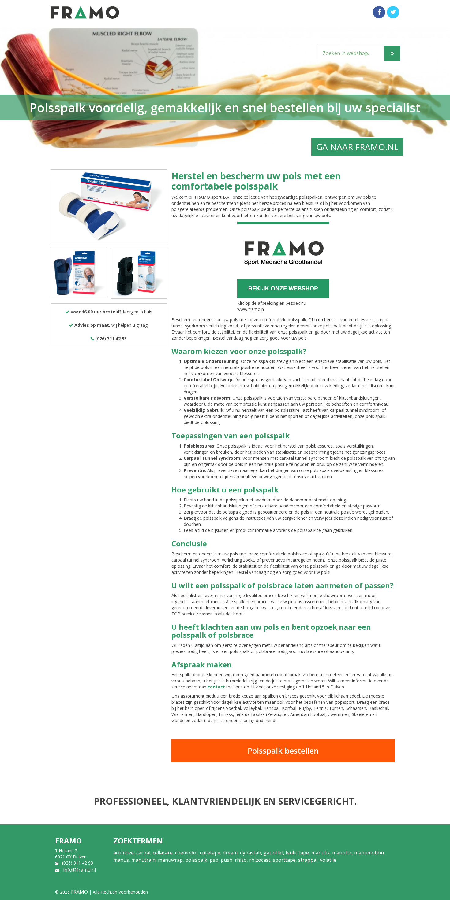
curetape (210, 852)
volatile (328, 860)
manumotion (369, 852)
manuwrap (170, 860)
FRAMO (79, 891)
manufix (320, 852)
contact (216, 687)
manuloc (342, 852)
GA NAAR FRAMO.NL (357, 147)
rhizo (241, 860)
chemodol (186, 852)
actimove (123, 852)
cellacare (163, 852)
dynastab (250, 852)
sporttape (284, 860)
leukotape (297, 852)
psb (214, 860)
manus (121, 860)
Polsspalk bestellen (283, 750)
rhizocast (259, 860)
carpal (143, 852)
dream (230, 852)
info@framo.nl (79, 869)
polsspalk (196, 860)
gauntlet (273, 852)
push (226, 860)
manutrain (143, 860)
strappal (307, 860)
